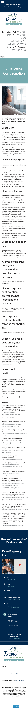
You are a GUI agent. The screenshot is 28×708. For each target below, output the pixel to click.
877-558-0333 (19, 50)
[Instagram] (3, 57)
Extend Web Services (19, 680)
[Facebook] (1, 57)
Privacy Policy (14, 673)
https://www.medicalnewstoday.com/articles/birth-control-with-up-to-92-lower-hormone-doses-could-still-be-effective (15, 499)
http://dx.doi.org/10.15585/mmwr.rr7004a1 (12, 525)
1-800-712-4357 (11, 593)
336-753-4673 (11, 580)
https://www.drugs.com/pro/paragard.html (12, 459)
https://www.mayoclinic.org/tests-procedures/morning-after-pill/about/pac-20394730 (12, 466)
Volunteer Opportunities (13, 599)
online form (17, 638)
